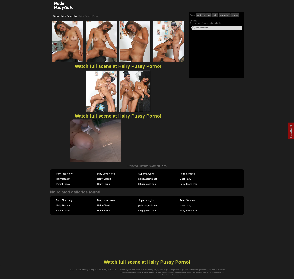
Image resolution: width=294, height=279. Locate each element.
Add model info (202, 28)
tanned (235, 15)
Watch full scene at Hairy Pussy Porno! (118, 66)
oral (209, 15)
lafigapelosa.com (147, 184)
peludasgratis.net (147, 178)
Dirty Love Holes (106, 173)
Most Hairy (185, 178)
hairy (215, 15)
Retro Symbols (187, 173)
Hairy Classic (104, 178)
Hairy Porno (103, 184)
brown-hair (225, 15)
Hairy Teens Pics (188, 184)
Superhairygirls (146, 173)
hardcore (201, 15)
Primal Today (63, 184)
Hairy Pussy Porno (88, 16)
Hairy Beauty (63, 178)
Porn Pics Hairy (64, 173)
